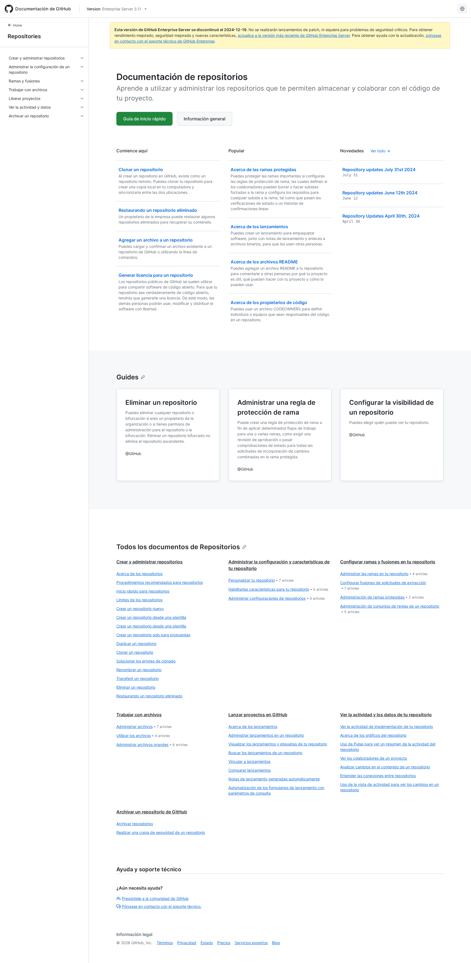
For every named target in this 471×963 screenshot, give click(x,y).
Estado (207, 942)
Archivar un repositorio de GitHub (151, 812)
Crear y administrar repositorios (149, 561)
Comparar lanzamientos (249, 770)
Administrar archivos (144, 726)
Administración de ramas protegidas (382, 597)
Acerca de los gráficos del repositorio (373, 735)
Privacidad (186, 942)
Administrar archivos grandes (152, 744)
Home (17, 25)
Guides (127, 377)
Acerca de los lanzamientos (252, 726)
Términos (165, 942)
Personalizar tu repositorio (261, 580)
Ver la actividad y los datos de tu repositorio (386, 714)
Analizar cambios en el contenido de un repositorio (385, 767)
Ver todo (377, 150)
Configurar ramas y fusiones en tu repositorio (387, 561)
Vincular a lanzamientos (249, 761)
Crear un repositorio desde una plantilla (151, 617)
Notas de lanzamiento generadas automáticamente (274, 779)
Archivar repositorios (134, 823)
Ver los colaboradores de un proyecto (373, 758)
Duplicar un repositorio (136, 643)
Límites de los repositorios (139, 600)
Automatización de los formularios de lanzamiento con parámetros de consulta (276, 790)
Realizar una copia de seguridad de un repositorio (160, 832)
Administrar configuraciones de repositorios (276, 598)
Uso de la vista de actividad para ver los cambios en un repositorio (389, 787)
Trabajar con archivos (139, 714)
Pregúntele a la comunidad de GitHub (155, 898)
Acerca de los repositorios (139, 573)
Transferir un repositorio (137, 678)
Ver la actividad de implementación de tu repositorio (386, 726)
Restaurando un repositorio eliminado (149, 696)
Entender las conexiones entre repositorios (378, 775)
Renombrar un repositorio (138, 669)
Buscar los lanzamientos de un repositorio (265, 752)
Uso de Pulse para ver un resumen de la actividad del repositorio (387, 747)
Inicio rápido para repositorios (142, 591)
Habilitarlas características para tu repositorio (278, 589)
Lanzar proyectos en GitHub (257, 714)
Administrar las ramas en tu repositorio (384, 573)
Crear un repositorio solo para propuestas (153, 634)
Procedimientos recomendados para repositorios (159, 582)
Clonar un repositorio (134, 652)
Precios (223, 942)
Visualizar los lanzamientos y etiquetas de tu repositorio (277, 744)
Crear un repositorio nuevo (140, 608)
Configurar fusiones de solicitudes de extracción (383, 585)
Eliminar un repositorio (135, 687)
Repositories (24, 36)
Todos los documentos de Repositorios (178, 547)
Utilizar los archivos (143, 735)
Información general (204, 118)
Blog (276, 942)
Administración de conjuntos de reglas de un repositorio (389, 609)
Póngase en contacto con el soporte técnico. (161, 906)
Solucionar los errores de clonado (146, 661)
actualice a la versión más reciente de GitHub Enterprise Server (294, 35)
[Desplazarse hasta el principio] (459, 951)
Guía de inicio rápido (144, 118)
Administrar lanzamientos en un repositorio (266, 735)
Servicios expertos (251, 942)
